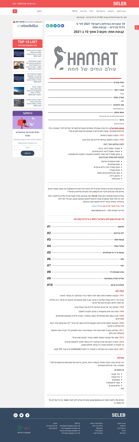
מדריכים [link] (83, 11)
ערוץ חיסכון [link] (121, 11)
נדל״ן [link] (91, 11)
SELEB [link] (119, 3)
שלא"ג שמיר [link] (96, 206)
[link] (137, 27)
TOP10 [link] (74, 11)
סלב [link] (125, 17)
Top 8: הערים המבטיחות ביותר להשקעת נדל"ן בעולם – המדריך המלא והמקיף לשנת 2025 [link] (34, 91)
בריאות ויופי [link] (100, 11)
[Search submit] (15, 11)
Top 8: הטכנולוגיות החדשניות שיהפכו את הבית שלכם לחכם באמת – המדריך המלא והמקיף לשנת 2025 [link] (33, 65)
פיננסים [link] (111, 11)
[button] (62, 25)
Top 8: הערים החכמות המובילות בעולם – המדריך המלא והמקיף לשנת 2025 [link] (33, 53)
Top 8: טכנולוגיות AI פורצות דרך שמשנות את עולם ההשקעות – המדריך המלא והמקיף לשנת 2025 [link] (34, 78)
